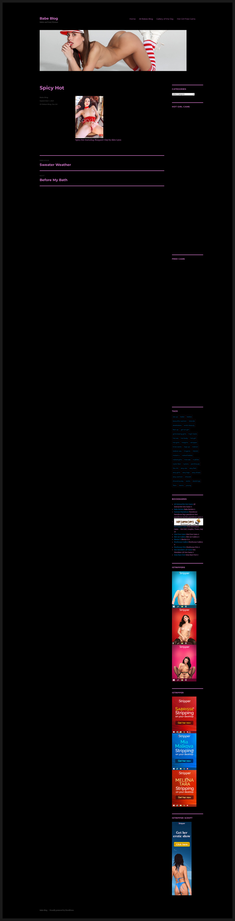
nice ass (187, 460)
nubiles (196, 460)
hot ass (175, 438)
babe (182, 417)
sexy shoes (196, 472)
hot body (184, 438)
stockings (196, 481)
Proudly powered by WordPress (62, 910)
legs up (187, 447)
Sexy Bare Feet (179, 555)
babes (189, 417)
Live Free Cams (180, 534)
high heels (192, 434)
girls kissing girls (179, 434)
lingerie (187, 451)
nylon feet (177, 464)
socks (188, 481)
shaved (188, 477)
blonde (192, 421)
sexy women (178, 477)
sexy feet (192, 468)
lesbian (195, 447)
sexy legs (186, 472)
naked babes (187, 455)
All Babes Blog (146, 19)
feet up (175, 430)
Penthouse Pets (180, 547)
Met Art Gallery (180, 537)
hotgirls (185, 442)
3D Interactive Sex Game (183, 504)
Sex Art (55, 104)
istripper (193, 442)
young (188, 485)
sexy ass (184, 468)
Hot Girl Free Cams (186, 19)
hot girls (176, 442)
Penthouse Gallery (181, 542)
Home (132, 19)
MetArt (195, 451)
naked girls (177, 460)
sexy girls (176, 472)
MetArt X (177, 539)
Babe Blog (49, 18)
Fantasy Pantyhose (181, 512)
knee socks (177, 447)
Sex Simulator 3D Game (183, 550)
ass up (175, 417)
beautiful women (180, 421)
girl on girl (185, 430)
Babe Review (179, 509)
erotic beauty (189, 425)
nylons (185, 464)
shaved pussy (178, 481)
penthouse (195, 464)
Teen (175, 485)
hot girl (193, 438)
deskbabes (177, 425)
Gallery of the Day (165, 19)
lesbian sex (177, 451)
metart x (176, 455)
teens (181, 485)
